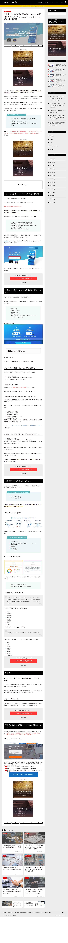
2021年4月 (52, 162)
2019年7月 (52, 199)
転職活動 (46, 2)
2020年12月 (52, 165)
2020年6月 (52, 179)
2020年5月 (52, 182)
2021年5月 (52, 159)
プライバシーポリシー (7, 915)
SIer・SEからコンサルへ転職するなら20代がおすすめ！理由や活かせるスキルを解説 (57, 117)
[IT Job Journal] (9, 4)
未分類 (51, 139)
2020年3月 (52, 189)
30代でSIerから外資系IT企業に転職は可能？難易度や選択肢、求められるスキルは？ (58, 124)
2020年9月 (52, 172)
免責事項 (14, 915)
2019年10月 (52, 195)
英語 (62, 2)
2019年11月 (52, 192)
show (27, 184)
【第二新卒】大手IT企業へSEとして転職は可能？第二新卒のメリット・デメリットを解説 (57, 98)
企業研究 (40, 2)
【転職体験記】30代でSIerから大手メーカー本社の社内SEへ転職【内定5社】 (57, 105)
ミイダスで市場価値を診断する (23, 278)
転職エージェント (54, 2)
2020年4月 (52, 185)
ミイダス (6, 241)
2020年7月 (52, 175)
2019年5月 (52, 202)
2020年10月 (52, 169)
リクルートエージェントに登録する (23, 774)
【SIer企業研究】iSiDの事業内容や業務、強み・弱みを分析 (58, 111)
